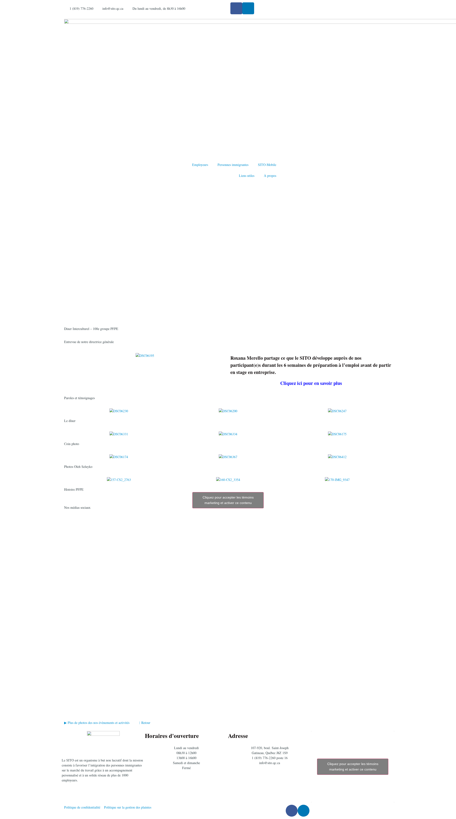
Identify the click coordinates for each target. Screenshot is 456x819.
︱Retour (145, 722)
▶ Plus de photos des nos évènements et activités (98, 722)
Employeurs (200, 164)
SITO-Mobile (267, 164)
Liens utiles (246, 175)
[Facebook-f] (236, 8)
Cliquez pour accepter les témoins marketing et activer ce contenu (228, 500)
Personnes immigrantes (233, 164)
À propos (270, 175)
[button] (68, 411)
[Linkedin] (248, 8)
